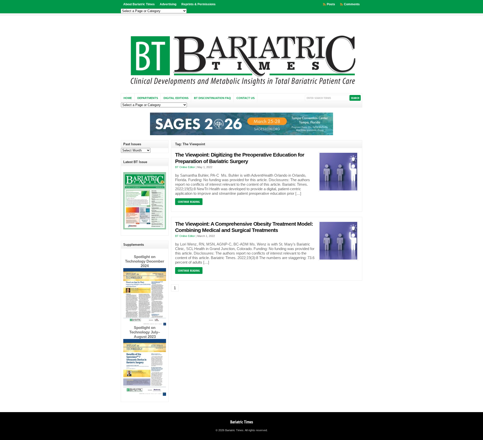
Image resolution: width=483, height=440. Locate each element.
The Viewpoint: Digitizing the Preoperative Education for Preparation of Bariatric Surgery (239, 158)
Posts (331, 4)
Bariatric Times (241, 422)
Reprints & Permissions (198, 4)
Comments (352, 4)
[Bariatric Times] (241, 87)
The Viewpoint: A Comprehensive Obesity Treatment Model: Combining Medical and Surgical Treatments (244, 227)
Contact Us (245, 98)
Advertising (168, 4)
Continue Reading (189, 202)
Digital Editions (176, 98)
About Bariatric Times (139, 4)
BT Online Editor (185, 167)
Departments (147, 98)
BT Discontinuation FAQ (212, 98)
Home (128, 98)
